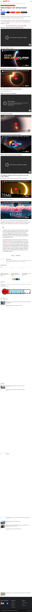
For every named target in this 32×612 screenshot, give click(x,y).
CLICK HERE (22, 284)
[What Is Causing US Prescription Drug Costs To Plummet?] (3, 337)
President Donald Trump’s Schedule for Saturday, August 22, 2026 (15, 274)
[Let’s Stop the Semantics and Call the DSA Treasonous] (3, 560)
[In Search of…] (3, 485)
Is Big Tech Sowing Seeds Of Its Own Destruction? (13, 521)
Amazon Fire (19, 21)
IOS (15, 21)
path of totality (9, 242)
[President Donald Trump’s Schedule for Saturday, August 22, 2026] (16, 270)
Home (2, 3)
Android (12, 21)
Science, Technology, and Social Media (12, 3)
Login (23, 604)
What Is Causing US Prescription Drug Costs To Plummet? (14, 305)
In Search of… (8, 453)
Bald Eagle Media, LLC (15, 610)
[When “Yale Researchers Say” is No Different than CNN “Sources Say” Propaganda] (3, 518)
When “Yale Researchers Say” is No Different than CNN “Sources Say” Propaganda (17, 517)
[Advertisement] (16, 376)
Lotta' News (12, 605)
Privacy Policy (24, 605)
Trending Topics (5, 3)
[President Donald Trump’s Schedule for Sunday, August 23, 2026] (5, 270)
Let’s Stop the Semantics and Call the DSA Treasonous (13, 528)
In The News (2, 5)
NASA (13, 255)
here (5, 23)
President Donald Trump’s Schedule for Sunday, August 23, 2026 (5, 274)
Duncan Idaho (8, 259)
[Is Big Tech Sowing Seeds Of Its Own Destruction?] (26, 270)
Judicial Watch (13, 604)
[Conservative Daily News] (6, 1)
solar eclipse (18, 255)
